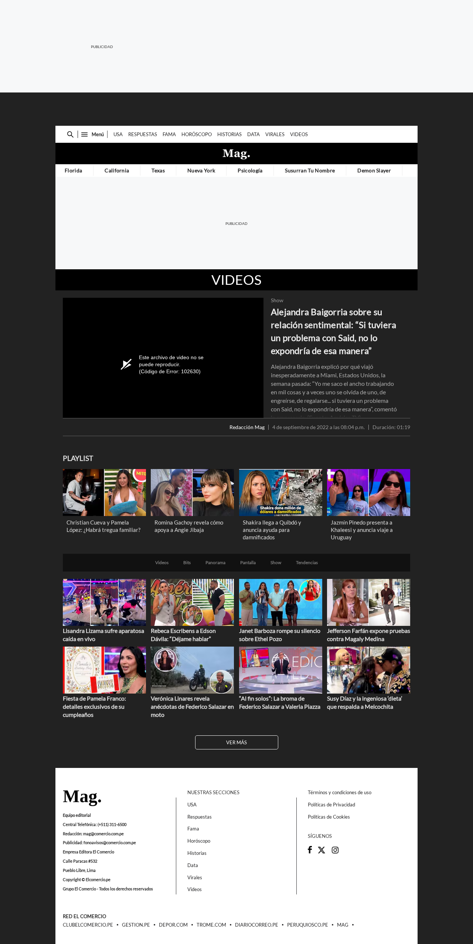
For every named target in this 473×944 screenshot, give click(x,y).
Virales (275, 134)
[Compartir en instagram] (335, 852)
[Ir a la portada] (82, 798)
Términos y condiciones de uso (339, 792)
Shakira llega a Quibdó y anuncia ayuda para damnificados (272, 529)
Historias (229, 134)
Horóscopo (196, 134)
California (117, 170)
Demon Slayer (374, 170)
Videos (299, 134)
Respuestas (142, 134)
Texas (158, 170)
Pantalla (248, 562)
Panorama (215, 562)
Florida (73, 170)
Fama (169, 134)
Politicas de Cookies (329, 817)
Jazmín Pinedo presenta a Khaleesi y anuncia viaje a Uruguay (362, 529)
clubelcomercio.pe (88, 925)
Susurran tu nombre (310, 170)
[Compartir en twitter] (321, 852)
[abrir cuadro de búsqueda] (70, 134)
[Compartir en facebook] (310, 851)
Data (253, 134)
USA (118, 134)
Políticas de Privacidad (331, 805)
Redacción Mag (247, 427)
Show (277, 300)
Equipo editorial (77, 815)
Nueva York (201, 170)
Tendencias (307, 562)
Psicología (250, 170)
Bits (187, 562)
